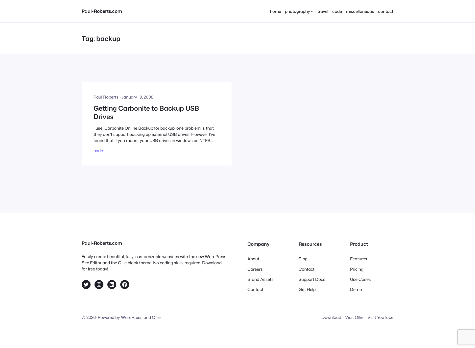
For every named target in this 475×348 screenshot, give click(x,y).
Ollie (156, 317)
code (98, 150)
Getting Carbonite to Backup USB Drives (146, 112)
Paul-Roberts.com (102, 11)
